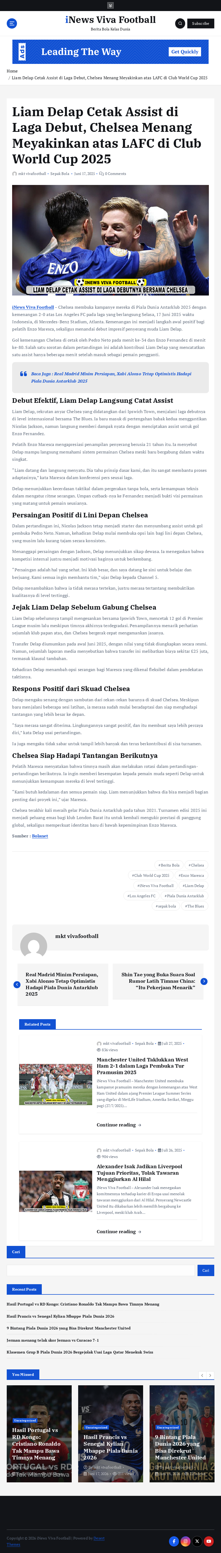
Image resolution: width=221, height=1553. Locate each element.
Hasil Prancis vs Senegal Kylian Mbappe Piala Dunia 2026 (60, 1316)
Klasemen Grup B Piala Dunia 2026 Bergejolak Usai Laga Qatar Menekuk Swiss (80, 1352)
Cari (16, 1251)
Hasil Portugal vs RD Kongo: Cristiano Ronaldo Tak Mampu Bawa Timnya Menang (83, 1304)
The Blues (195, 906)
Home (12, 71)
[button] (202, 1375)
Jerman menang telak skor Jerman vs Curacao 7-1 (53, 1340)
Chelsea (197, 865)
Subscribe (200, 23)
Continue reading (117, 1125)
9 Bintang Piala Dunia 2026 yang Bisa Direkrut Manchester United (68, 1328)
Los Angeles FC (143, 895)
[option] (39, 1433)
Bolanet (40, 836)
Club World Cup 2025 (152, 875)
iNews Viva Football (33, 307)
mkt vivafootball (32, 173)
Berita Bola (170, 865)
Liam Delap (194, 885)
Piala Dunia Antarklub (185, 895)
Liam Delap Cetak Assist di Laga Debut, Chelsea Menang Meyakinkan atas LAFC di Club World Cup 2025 (110, 77)
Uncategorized (25, 1420)
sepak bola (167, 906)
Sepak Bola (59, 173)
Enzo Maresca (192, 875)
